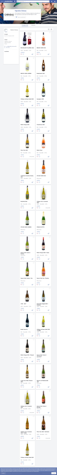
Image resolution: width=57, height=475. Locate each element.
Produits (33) (25, 25)
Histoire (33, 25)
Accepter (53, 473)
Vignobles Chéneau (20, 11)
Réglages (3, 473)
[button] (55, 1)
